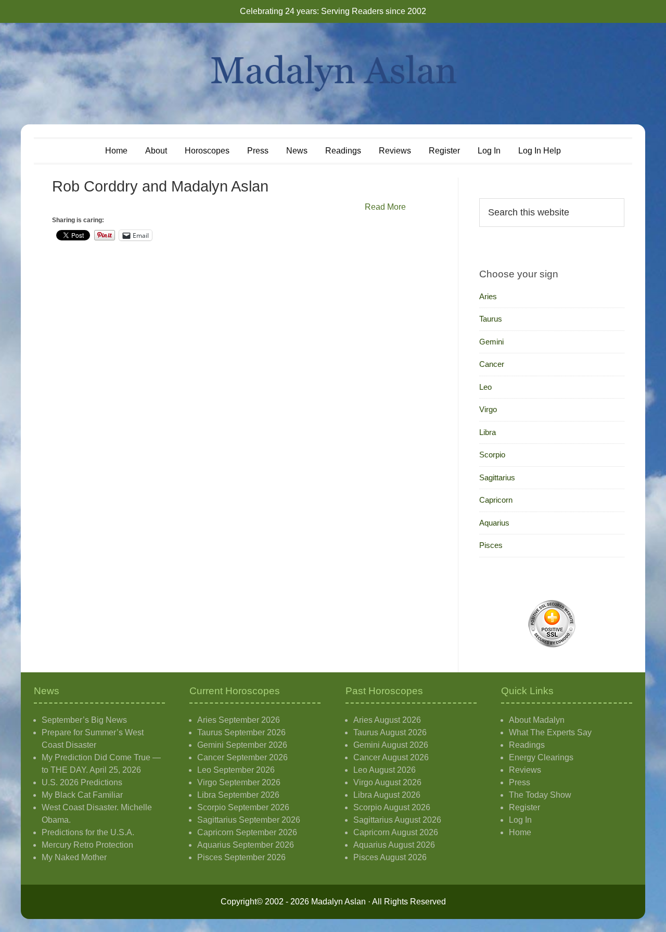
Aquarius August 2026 (394, 844)
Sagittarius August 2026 (397, 819)
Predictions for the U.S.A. (88, 832)
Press (519, 782)
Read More (385, 206)
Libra (487, 432)
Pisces (491, 545)
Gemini (491, 341)
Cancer (491, 364)
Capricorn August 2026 (395, 832)
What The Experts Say (550, 732)
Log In (520, 819)
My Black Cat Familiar (82, 794)
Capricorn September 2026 (247, 832)
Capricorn (496, 499)
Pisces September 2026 (241, 857)
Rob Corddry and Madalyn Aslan (160, 186)
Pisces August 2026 (390, 857)
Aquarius (494, 522)
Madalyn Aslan (333, 73)
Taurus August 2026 (390, 732)
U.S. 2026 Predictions (82, 782)
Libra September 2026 (238, 794)
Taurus (490, 318)
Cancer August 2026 (391, 757)
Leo (485, 386)
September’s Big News (84, 720)
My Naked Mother (74, 857)
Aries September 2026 (238, 720)
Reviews (525, 769)
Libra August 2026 (386, 794)
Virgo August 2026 (387, 782)
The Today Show (540, 794)
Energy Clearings (541, 757)
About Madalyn (537, 720)
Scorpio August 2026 (391, 807)
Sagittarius (497, 477)
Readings (527, 745)
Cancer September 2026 (242, 757)
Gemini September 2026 (242, 745)
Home (520, 832)
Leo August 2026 (384, 769)
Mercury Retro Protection (87, 844)
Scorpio (492, 454)
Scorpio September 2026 (243, 807)
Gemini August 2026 (390, 745)
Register (524, 807)
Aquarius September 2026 (245, 844)
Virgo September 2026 (238, 782)
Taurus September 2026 (241, 732)
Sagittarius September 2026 (248, 819)
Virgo (488, 409)
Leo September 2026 (236, 769)
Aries (488, 296)
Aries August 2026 (387, 720)
